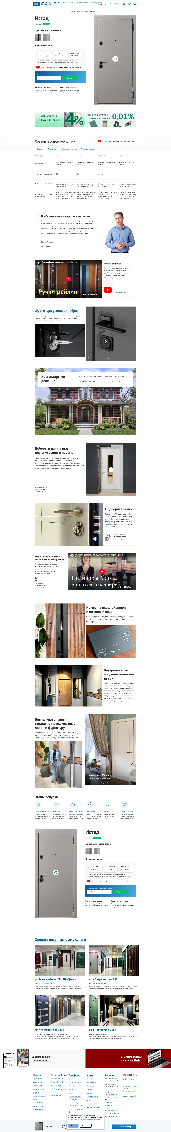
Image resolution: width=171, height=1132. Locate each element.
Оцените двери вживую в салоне (60, 939)
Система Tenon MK (57, 1082)
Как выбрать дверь (93, 1079)
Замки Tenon (78, 2)
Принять (73, 1126)
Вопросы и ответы (75, 1082)
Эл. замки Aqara (56, 1086)
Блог (70, 1093)
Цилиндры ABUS (56, 1095)
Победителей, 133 (111, 1078)
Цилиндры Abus (88, 2)
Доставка (90, 1089)
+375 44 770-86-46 (114, 4)
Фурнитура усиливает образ (56, 310)
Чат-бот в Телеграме (129, 1097)
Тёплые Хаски (38, 1086)
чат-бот (98, 5)
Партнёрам (72, 1086)
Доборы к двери (92, 1104)
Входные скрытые (39, 1106)
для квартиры (66, 5)
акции (103, 5)
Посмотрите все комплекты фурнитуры (99, 358)
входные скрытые (82, 5)
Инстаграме (41, 1060)
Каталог (64, 2)
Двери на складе (39, 1089)
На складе (70, 2)
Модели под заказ (42, 737)
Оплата (89, 1093)
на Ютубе (135, 1060)
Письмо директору (111, 1116)
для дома (73, 5)
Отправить (69, 78)
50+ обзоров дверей (120, 292)
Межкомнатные (38, 1110)
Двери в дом (37, 1078)
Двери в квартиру (39, 1082)
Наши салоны (98, 2)
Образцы (36, 1093)
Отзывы (71, 1079)
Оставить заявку (124, 1126)
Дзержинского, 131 (111, 1084)
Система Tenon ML (57, 1078)
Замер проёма (91, 1086)
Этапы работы (91, 1082)
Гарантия (90, 1100)
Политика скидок (92, 1097)
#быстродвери (38, 1103)
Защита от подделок (93, 1107)
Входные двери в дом (89, 11)
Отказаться (85, 1126)
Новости (71, 1089)
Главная (73, 11)
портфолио (92, 5)
